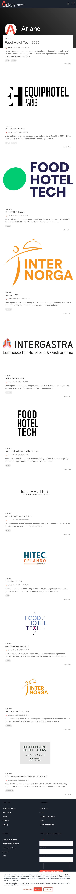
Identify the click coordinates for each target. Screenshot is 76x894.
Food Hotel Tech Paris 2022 (17, 646)
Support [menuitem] (6, 852)
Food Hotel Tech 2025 (22, 42)
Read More (67, 63)
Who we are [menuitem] (43, 808)
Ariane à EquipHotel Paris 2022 (18, 516)
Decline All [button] (48, 889)
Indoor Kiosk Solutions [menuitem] (11, 844)
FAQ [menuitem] (4, 856)
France (14, 60)
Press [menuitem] (41, 821)
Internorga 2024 (12, 295)
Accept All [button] (38, 889)
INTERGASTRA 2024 (14, 378)
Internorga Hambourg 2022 (17, 711)
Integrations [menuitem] (7, 812)
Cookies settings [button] (27, 889)
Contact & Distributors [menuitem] (47, 817)
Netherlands (9, 790)
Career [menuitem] (41, 812)
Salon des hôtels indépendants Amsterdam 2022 (26, 776)
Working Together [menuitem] (9, 808)
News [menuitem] (5, 817)
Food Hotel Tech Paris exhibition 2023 (21, 451)
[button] (73, 3)
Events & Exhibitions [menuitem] (46, 825)
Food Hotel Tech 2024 (14, 212)
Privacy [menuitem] (5, 825)
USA (7, 595)
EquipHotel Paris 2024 (15, 129)
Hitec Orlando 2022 (13, 581)
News (7, 60)
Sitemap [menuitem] (6, 821)
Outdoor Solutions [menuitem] (9, 848)
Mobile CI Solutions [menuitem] (10, 840)
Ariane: (10, 47)
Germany (8, 309)
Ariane (10, 132)
